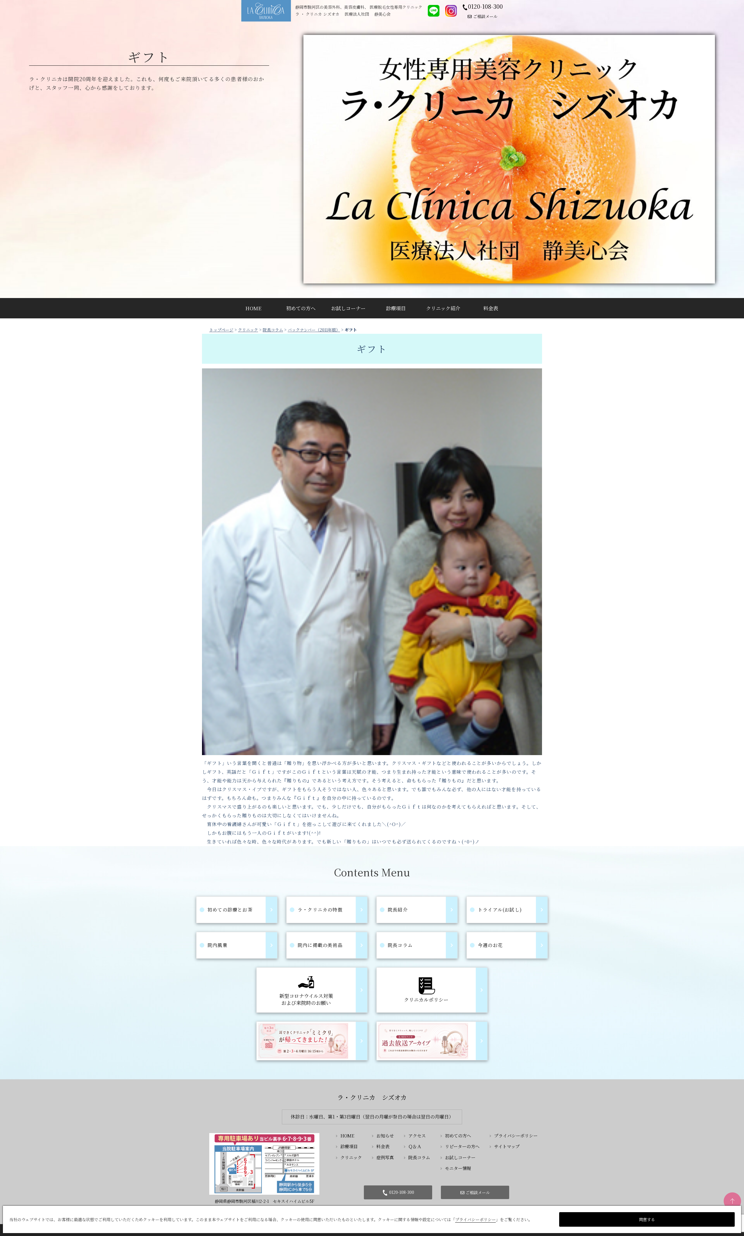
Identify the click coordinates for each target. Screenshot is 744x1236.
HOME (253, 308)
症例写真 (385, 1157)
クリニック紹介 (443, 308)
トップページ (221, 330)
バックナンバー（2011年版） (314, 330)
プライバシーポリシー (516, 1135)
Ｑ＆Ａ (414, 1146)
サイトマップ (507, 1146)
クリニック (248, 330)
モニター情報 (458, 1168)
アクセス (417, 1135)
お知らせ (385, 1135)
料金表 (490, 308)
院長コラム (273, 330)
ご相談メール (485, 16)
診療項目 (396, 308)
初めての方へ (301, 308)
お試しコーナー (348, 308)
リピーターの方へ (462, 1146)
